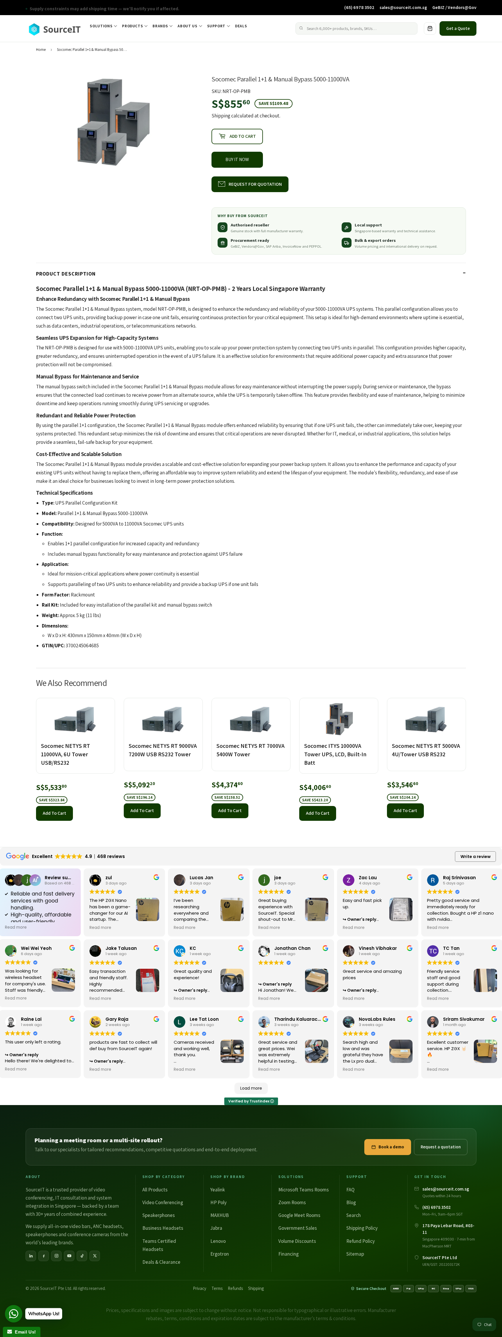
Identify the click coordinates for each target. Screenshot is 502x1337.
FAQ (350, 1189)
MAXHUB (219, 1215)
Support (216, 26)
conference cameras (88, 1234)
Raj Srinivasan (459, 878)
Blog (351, 1202)
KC (193, 948)
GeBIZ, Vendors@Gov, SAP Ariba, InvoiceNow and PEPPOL (276, 246)
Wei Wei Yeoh (36, 948)
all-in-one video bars (69, 1226)
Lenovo (218, 1241)
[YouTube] (69, 1256)
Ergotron (219, 1254)
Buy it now (237, 159)
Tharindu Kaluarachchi (300, 1019)
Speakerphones (158, 1215)
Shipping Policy (362, 1228)
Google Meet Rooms (299, 1215)
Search (353, 1215)
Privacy (199, 1288)
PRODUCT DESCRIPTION (66, 273)
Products (132, 26)
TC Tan (451, 948)
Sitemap (355, 1254)
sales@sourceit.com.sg (403, 7)
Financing (288, 1254)
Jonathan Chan (292, 948)
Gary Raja (116, 1019)
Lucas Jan (201, 878)
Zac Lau (368, 878)
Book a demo (391, 1147)
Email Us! (24, 1331)
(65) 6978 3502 (359, 7)
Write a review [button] (475, 856)
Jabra (216, 1228)
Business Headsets (162, 1228)
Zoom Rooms (292, 1202)
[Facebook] (43, 1256)
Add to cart (54, 813)
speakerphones (42, 1234)
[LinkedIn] (31, 1256)
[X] (94, 1256)
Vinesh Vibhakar (378, 948)
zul (108, 878)
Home (41, 49)
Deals (241, 26)
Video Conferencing (162, 1202)
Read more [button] (16, 927)
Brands (160, 26)
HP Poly (218, 1202)
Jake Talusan (121, 948)
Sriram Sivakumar (464, 1019)
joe (277, 878)
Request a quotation (441, 1147)
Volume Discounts (297, 1241)
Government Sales (297, 1228)
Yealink (217, 1189)
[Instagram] (56, 1256)
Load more (251, 1088)
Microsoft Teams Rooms (303, 1189)
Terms (217, 1288)
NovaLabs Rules (377, 1019)
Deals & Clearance (161, 1262)
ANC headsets (107, 1226)
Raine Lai (31, 1019)
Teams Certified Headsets (159, 1245)
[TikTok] (82, 1256)
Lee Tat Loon (204, 1019)
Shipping (220, 115)
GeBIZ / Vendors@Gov (454, 7)
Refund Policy (360, 1241)
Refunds (235, 1288)
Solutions (101, 26)
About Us (187, 26)
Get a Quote (458, 28)
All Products (155, 1189)
